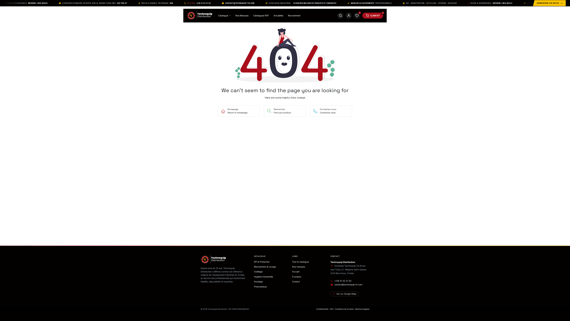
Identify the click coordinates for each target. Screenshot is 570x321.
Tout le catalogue (300, 262)
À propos (296, 276)
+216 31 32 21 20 (342, 281)
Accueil (295, 271)
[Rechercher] (340, 15)
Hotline (199, 3)
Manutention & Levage (265, 266)
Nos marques (298, 266)
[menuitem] (224, 15)
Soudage (258, 281)
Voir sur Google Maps (346, 294)
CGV (332, 309)
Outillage (258, 271)
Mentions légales (362, 309)
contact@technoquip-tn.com (348, 284)
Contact (296, 281)
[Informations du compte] (349, 15)
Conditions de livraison (344, 309)
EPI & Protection (262, 262)
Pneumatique (260, 286)
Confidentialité (322, 309)
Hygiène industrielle (263, 276)
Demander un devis (548, 3)
